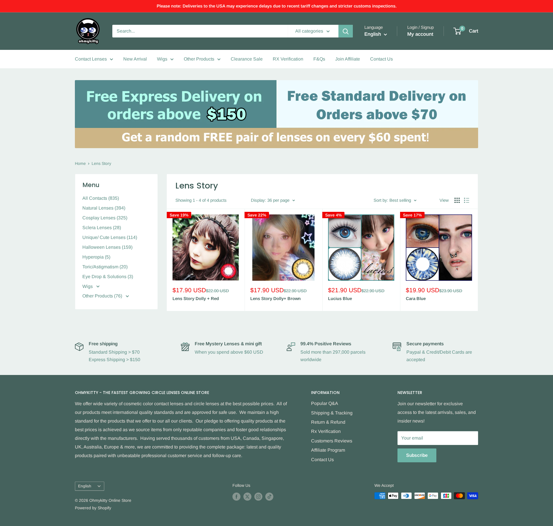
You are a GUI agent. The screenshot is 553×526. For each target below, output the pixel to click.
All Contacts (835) (100, 198)
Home (80, 163)
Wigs (162, 58)
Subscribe (417, 455)
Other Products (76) (102, 295)
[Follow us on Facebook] (236, 496)
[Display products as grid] (457, 200)
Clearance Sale (247, 58)
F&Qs (319, 58)
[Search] (345, 31)
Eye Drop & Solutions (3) (107, 276)
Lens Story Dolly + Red (196, 298)
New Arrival (135, 58)
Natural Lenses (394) (103, 208)
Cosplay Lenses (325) (104, 217)
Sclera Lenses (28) (101, 227)
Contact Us (381, 58)
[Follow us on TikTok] (269, 496)
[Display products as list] (466, 200)
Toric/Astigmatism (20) (105, 266)
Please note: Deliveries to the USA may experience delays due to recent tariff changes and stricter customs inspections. (277, 5)
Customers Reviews (331, 440)
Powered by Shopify (93, 508)
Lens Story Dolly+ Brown (275, 298)
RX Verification (288, 58)
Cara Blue (416, 298)
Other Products (199, 58)
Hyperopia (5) (96, 256)
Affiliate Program (328, 450)
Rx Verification (326, 431)
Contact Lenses (91, 58)
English (84, 486)
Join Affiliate (347, 58)
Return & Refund (328, 422)
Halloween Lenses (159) (107, 247)
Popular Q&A (324, 403)
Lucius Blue (340, 298)
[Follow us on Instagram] (258, 496)
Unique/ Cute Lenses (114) (109, 237)
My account (420, 34)
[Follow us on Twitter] (247, 496)
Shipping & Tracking (332, 412)
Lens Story (101, 163)
